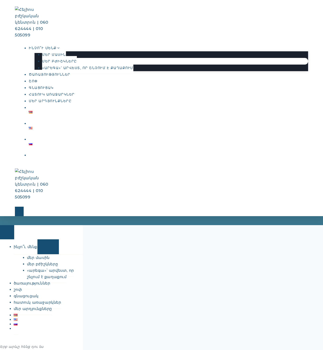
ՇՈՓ (33, 81)
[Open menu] (19, 211)
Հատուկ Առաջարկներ (52, 94)
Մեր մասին (54, 55)
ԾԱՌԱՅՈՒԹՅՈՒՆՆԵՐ (49, 75)
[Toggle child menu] (48, 246)
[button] (31, 155)
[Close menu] (7, 232)
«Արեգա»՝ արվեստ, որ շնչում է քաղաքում (87, 68)
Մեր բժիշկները (59, 61)
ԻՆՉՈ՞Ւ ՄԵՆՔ (26, 247)
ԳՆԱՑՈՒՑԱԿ (41, 88)
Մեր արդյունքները (50, 101)
